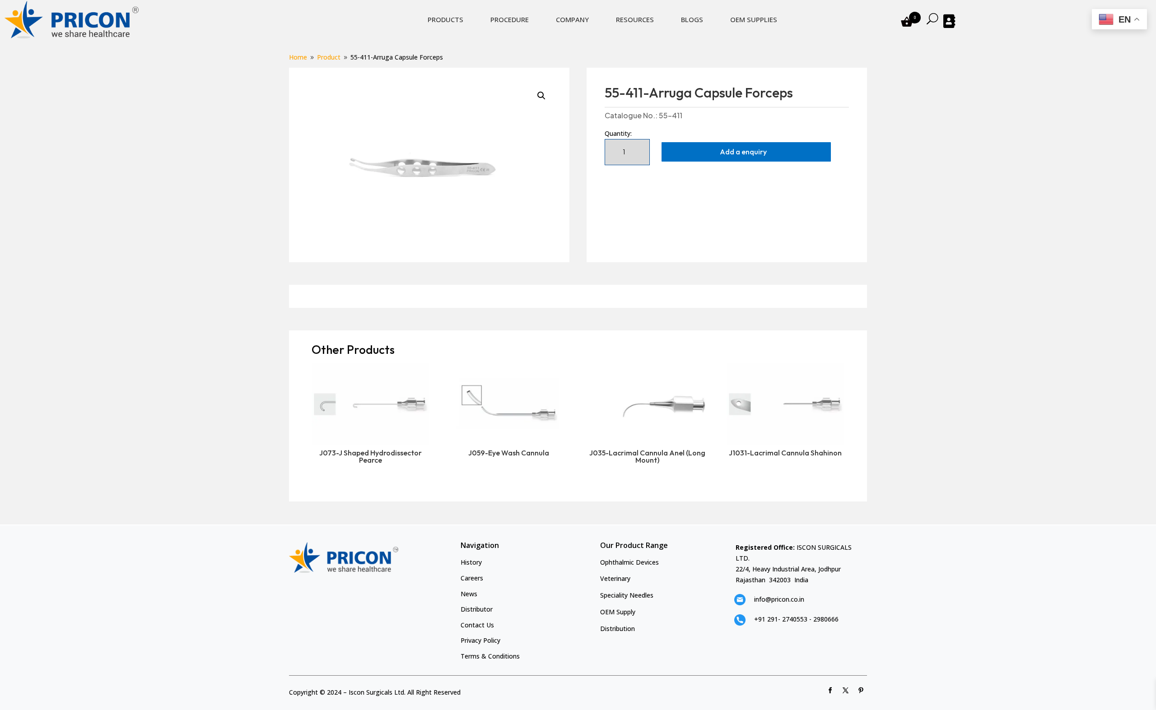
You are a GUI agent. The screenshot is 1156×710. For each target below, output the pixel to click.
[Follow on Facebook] (830, 690)
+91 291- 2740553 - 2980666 (796, 619)
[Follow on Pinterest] (861, 690)
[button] (541, 96)
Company (572, 19)
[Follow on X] (846, 690)
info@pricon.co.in (779, 599)
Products (445, 19)
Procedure (509, 19)
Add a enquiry (743, 151)
